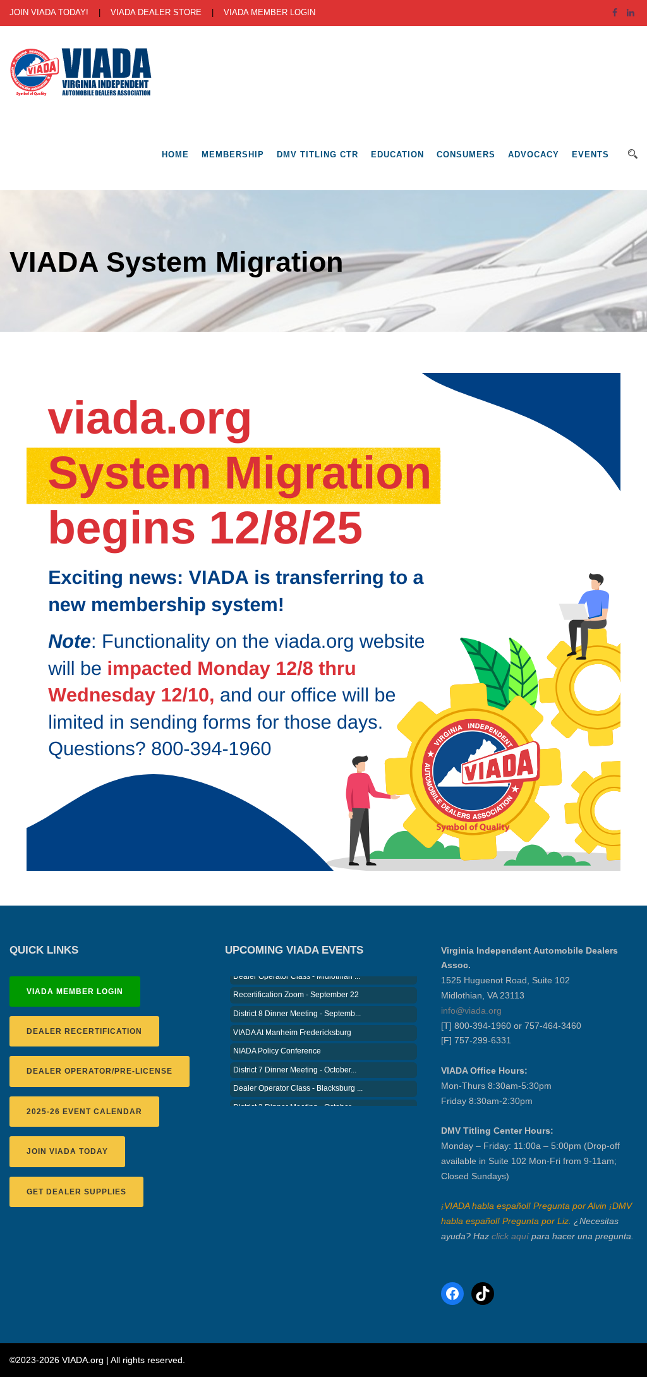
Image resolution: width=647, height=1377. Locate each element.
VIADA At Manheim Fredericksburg (292, 1022)
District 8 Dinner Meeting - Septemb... (297, 1003)
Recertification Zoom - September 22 (296, 984)
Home (175, 154)
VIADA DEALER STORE (156, 12)
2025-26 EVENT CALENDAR (84, 1111)
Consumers (466, 154)
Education (397, 154)
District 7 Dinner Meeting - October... (294, 1059)
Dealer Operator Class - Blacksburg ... (298, 1078)
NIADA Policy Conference (277, 1040)
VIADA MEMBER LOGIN (269, 12)
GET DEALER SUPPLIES (76, 1191)
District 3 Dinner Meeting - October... (294, 1097)
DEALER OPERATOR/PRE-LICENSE (99, 1071)
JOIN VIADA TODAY (67, 1151)
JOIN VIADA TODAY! (48, 12)
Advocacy (533, 154)
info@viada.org (471, 1010)
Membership (233, 154)
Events (590, 154)
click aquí (510, 1236)
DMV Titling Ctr (317, 154)
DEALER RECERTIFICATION (84, 1031)
